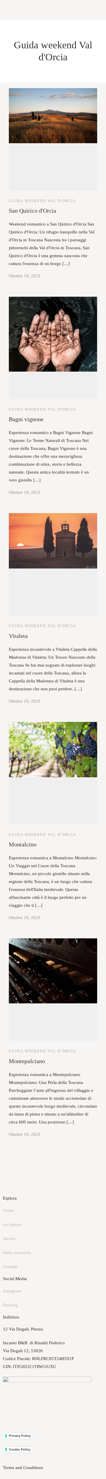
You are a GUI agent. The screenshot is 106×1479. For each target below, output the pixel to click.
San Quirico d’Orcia (18, 83)
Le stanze (12, 1224)
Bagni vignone (13, 90)
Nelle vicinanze (14, 75)
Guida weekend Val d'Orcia (42, 409)
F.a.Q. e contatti (14, 67)
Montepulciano (14, 114)
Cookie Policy (19, 1449)
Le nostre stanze (15, 27)
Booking (10, 1305)
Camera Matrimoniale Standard (28, 35)
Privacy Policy (20, 1436)
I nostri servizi (13, 59)
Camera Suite (12, 51)
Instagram (12, 1291)
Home (8, 1210)
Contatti (10, 1266)
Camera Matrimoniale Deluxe (27, 43)
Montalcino (10, 106)
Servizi (9, 1238)
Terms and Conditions (23, 1467)
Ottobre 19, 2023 (24, 276)
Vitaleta (7, 98)
